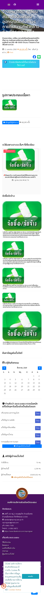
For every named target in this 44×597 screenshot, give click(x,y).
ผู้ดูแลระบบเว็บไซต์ (8, 554)
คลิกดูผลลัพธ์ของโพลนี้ (22, 446)
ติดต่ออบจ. (5, 545)
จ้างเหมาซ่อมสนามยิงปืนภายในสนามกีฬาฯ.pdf (22, 63)
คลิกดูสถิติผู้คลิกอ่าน (11, 122)
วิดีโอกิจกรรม (6, 542)
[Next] (40, 368)
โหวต (37, 413)
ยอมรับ (30, 576)
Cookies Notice (15, 590)
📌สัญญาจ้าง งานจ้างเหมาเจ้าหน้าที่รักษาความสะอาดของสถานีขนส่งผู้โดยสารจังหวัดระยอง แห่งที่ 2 (20, 176)
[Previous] (4, 368)
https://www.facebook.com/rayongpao (18, 531)
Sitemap (5, 551)
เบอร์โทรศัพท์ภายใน (8, 548)
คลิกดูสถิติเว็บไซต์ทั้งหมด (23, 477)
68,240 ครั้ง (23, 49)
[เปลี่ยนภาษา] (3, 587)
